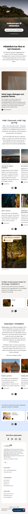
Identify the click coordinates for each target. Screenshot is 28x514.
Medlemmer (7, 482)
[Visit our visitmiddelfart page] (8, 439)
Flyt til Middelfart (8, 497)
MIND (14, 327)
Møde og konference (9, 493)
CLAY (11, 327)
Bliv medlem (7, 480)
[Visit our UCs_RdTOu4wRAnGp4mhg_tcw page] (16, 439)
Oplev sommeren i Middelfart (14, 30)
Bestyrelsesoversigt (8, 485)
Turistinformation (8, 472)
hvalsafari (20, 327)
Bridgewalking (5, 327)
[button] (11, 174)
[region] (14, 80)
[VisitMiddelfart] (8, 445)
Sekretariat (6, 483)
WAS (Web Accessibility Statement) (7, 509)
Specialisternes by (8, 495)
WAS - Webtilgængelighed (10, 470)
